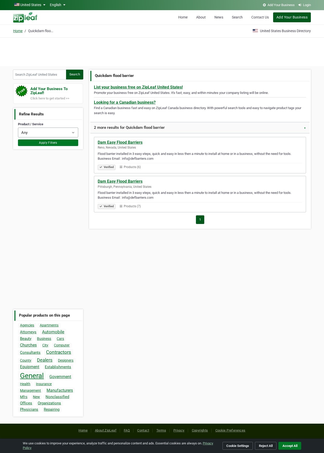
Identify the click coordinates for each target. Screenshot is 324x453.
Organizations (49, 403)
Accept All (289, 446)
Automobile (53, 331)
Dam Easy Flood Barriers (120, 142)
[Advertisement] (162, 51)
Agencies (27, 325)
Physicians (29, 409)
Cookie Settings (237, 446)
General (32, 376)
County (25, 360)
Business (44, 339)
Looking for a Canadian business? (125, 102)
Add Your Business (292, 17)
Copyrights (200, 430)
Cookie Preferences (230, 430)
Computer (62, 345)
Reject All (266, 446)
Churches (28, 345)
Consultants (30, 352)
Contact (143, 430)
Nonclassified (57, 397)
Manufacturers (60, 390)
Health (25, 384)
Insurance (44, 384)
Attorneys (28, 332)
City (45, 345)
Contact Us (260, 17)
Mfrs (23, 397)
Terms (161, 430)
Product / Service (30, 124)
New (36, 397)
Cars (60, 339)
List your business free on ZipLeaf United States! (138, 87)
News (218, 17)
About (201, 17)
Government (60, 376)
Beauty (25, 338)
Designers (65, 360)
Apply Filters (48, 143)
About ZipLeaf (105, 430)
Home (183, 17)
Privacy (179, 430)
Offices (26, 403)
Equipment (29, 366)
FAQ (127, 430)
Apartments (49, 325)
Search (237, 17)
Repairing (51, 409)
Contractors (58, 352)
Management (30, 390)
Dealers (44, 360)
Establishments (58, 367)
